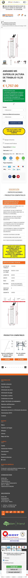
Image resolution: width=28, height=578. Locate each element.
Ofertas (3, 433)
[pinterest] (18, 512)
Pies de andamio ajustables (20, 354)
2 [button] (7, 367)
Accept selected (14, 572)
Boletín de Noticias (6, 457)
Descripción (14, 189)
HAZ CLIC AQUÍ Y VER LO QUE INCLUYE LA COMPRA (14, 131)
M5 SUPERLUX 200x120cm (9, 24)
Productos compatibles (15, 195)
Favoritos (3, 454)
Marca (3, 425)
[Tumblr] (22, 512)
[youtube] (3, 514)
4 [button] (11, 367)
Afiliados (3, 430)
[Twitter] (14, 512)
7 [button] (16, 367)
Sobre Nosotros (5, 387)
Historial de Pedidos (6, 448)
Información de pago (6, 393)
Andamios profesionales (10, 22)
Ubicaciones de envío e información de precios (14, 410)
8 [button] (18, 367)
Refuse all (14, 569)
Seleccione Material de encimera (11, 114)
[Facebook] (3, 512)
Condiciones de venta (7, 398)
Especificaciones (15, 192)
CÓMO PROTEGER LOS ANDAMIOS (10, 401)
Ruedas (5, 107)
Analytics (7, 560)
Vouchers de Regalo (6, 428)
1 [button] (5, 367)
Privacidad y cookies (7, 395)
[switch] (24, 2)
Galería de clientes (6, 407)
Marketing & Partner (9, 563)
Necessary (7, 558)
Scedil (10, 150)
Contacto (3, 416)
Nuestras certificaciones (7, 404)
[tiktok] (11, 512)
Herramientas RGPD (6, 413)
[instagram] (7, 512)
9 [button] (20, 367)
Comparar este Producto (11, 143)
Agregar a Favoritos (9, 139)
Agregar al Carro (15, 123)
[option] (5, 62)
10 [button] (22, 367)
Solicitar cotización (6, 384)
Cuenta (3, 445)
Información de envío (7, 390)
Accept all (14, 567)
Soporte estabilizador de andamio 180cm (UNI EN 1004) (7, 355)
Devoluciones (5, 451)
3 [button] (9, 367)
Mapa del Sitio (5, 436)
